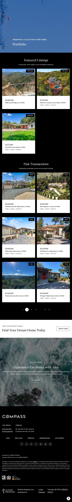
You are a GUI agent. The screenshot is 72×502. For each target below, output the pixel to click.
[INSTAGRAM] (26, 444)
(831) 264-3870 (6, 429)
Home (8, 438)
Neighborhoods (45, 438)
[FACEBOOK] (22, 444)
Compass (35, 461)
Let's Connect (59, 438)
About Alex (18, 438)
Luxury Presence (42, 491)
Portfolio (31, 438)
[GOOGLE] (40, 444)
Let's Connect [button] (36, 380)
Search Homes (63, 328)
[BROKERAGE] (50, 444)
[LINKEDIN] (31, 444)
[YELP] (36, 444)
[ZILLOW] (45, 444)
